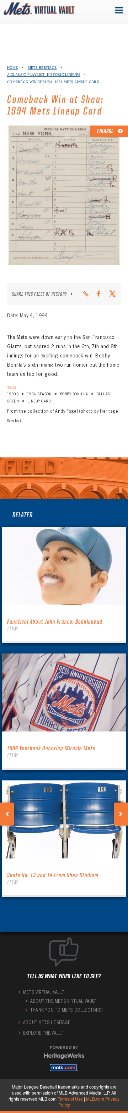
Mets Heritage (42, 67)
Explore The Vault (43, 1033)
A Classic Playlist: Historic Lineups (43, 75)
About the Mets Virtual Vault (63, 1001)
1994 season (39, 394)
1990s (12, 394)
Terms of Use (70, 1099)
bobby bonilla (74, 394)
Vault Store (21, 10)
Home (12, 67)
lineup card (38, 401)
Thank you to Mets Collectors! (66, 1010)
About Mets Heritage (46, 1022)
